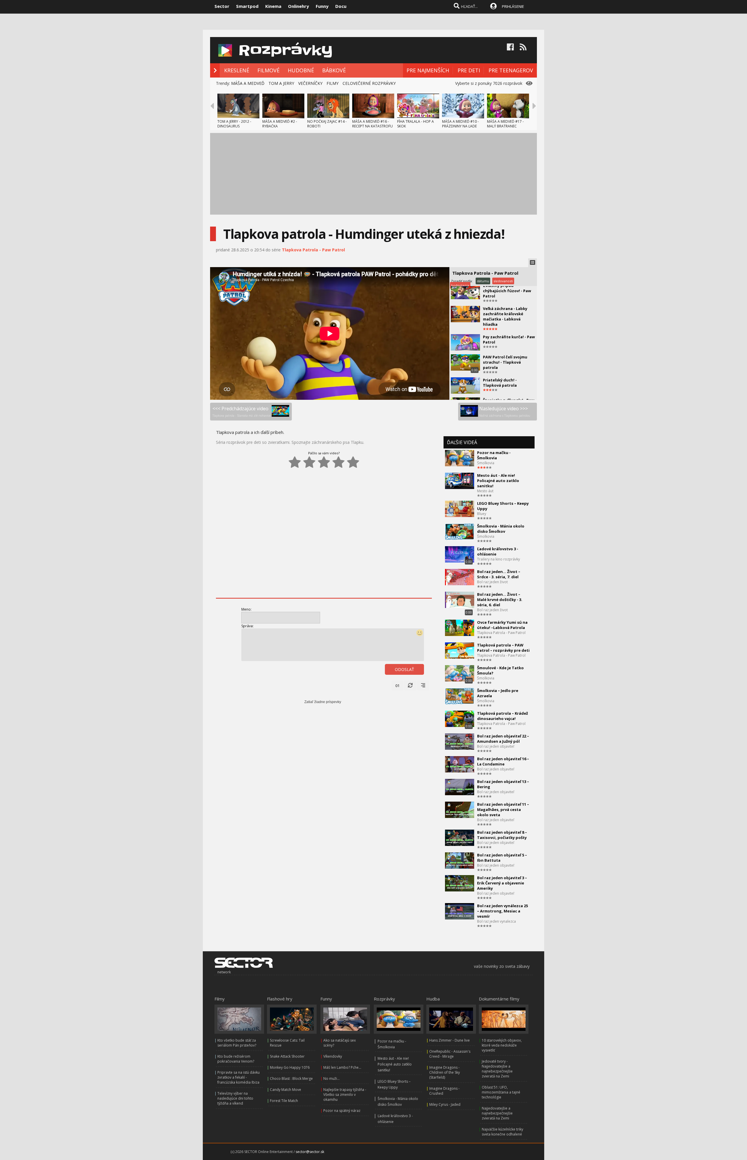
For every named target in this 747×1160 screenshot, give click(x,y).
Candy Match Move (285, 1089)
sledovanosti (503, 281)
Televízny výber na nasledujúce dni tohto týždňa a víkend (235, 1098)
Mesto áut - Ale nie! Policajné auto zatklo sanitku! (498, 480)
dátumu (483, 281)
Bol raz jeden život (492, 581)
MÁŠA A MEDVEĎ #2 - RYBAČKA (279, 124)
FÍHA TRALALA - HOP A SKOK (415, 124)
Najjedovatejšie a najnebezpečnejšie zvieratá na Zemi (497, 1113)
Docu (340, 6)
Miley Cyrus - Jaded (444, 1104)
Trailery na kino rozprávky (498, 559)
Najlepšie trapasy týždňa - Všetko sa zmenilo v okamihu (344, 1094)
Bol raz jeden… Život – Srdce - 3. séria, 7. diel (498, 574)
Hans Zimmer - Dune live (449, 1040)
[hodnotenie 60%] (324, 462)
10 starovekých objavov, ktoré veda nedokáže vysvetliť (502, 1045)
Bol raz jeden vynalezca (496, 921)
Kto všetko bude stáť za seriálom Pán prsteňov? (236, 1043)
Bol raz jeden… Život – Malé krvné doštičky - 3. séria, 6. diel (499, 599)
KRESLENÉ (236, 70)
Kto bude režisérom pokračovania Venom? (235, 1059)
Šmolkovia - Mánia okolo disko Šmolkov (500, 528)
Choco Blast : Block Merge (291, 1078)
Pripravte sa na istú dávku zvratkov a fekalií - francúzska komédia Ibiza (238, 1077)
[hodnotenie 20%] (294, 462)
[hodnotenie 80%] (338, 462)
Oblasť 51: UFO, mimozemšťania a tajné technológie (501, 1092)
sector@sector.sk (310, 1151)
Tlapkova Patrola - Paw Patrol (313, 250)
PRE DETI (469, 70)
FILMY (332, 83)
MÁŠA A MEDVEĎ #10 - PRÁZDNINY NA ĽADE (460, 124)
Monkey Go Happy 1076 (290, 1067)
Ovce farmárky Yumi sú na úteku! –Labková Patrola (502, 625)
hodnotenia (460, 285)
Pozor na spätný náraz (341, 1110)
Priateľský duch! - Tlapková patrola (500, 382)
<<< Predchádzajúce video (241, 411)
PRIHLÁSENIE (513, 6)
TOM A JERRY (281, 83)
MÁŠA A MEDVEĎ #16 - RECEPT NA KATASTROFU (372, 124)
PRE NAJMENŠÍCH (427, 70)
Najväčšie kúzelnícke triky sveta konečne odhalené (502, 1132)
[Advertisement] (373, 174)
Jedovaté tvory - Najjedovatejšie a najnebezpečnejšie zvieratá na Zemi (497, 1069)
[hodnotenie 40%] (309, 462)
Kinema (273, 6)
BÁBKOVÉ (334, 70)
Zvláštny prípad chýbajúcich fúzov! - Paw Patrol (507, 291)
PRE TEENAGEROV (510, 70)
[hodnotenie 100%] (353, 462)
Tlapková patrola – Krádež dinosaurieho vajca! (502, 716)
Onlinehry (298, 6)
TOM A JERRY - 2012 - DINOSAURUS (234, 124)
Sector (221, 6)
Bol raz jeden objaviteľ (495, 746)
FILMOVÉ (268, 70)
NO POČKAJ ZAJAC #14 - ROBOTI (327, 124)
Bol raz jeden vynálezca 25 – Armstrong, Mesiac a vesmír (502, 911)
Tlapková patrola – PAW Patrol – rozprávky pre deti (503, 647)
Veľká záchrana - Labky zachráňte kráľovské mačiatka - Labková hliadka (505, 316)
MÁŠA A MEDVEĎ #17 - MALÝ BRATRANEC (505, 124)
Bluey (481, 513)
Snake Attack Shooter (287, 1056)
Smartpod (247, 6)
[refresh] (410, 686)
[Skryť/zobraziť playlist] (532, 262)
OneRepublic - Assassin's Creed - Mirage (449, 1054)
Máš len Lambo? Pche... (342, 1067)
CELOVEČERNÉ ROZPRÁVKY (369, 83)
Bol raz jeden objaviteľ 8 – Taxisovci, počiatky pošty (502, 835)
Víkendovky (332, 1056)
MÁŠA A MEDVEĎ (247, 83)
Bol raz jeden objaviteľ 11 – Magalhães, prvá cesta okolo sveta (503, 809)
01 (397, 685)
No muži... (331, 1078)
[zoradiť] (423, 686)
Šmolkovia (485, 462)
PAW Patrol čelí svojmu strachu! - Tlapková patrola (505, 362)
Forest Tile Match (284, 1100)
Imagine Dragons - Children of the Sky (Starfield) (444, 1072)
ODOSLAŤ (404, 669)
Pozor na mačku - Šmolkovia (494, 455)
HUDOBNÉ (301, 70)
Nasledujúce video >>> (504, 411)
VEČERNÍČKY (310, 83)
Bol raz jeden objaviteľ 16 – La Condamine (503, 761)
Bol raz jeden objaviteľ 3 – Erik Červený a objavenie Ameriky (502, 883)
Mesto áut (485, 490)
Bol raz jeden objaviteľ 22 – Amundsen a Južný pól (503, 738)
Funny (322, 6)
